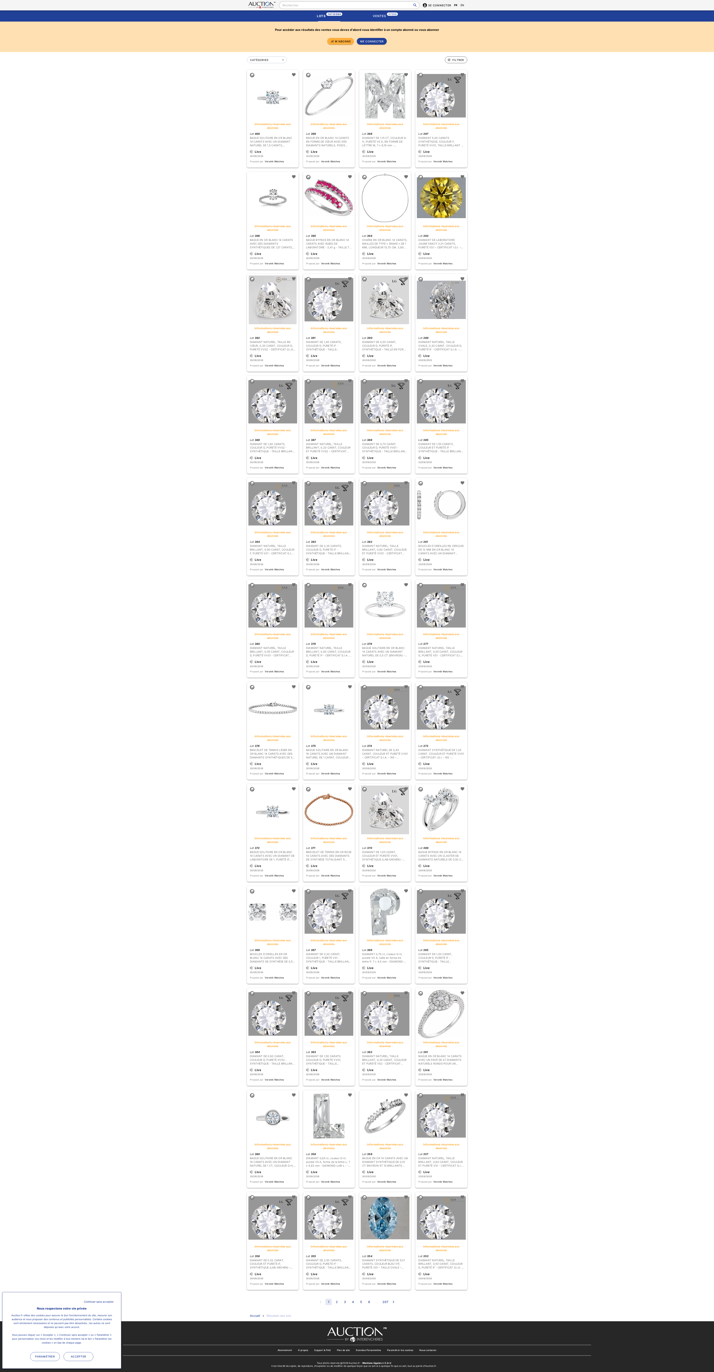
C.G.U (388, 1363)
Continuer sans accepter (99, 1301)
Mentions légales (372, 1363)
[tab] (329, 16)
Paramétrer (45, 1356)
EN (462, 5)
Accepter (78, 1356)
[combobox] (349, 5)
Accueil (255, 1316)
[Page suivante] (393, 1302)
